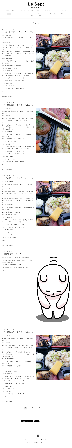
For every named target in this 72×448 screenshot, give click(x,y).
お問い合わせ (34, 15)
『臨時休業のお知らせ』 (13, 254)
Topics (9, 14)
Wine (22, 14)
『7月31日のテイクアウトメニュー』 (18, 32)
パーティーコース (29, 14)
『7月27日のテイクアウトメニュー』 (18, 332)
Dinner (13, 14)
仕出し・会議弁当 (53, 14)
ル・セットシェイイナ (36, 439)
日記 (40, 15)
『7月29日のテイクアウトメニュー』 (18, 178)
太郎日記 (61, 14)
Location (66, 14)
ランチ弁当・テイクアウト (41, 14)
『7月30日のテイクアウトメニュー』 (18, 105)
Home (5, 14)
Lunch (18, 14)
